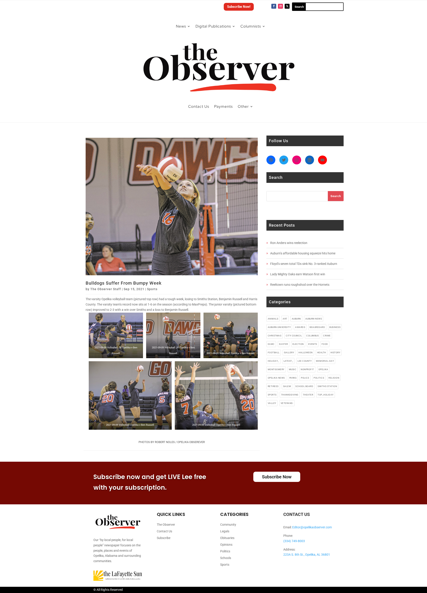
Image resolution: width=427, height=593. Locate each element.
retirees (273, 386)
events (312, 344)
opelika (323, 369)
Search (335, 196)
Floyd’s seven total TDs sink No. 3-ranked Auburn (303, 264)
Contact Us (198, 106)
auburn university (279, 327)
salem (287, 386)
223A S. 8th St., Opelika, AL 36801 (306, 554)
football (274, 352)
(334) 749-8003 (294, 541)
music (292, 369)
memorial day (325, 361)
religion (333, 378)
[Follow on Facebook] (273, 6)
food (325, 344)
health (321, 352)
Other (243, 106)
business (334, 327)
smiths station (327, 386)
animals (273, 318)
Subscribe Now (277, 476)
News (181, 26)
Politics (225, 551)
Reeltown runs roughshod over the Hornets (299, 284)
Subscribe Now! (238, 7)
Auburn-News (313, 318)
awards (300, 327)
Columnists (250, 26)
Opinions (226, 544)
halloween (305, 352)
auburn (296, 318)
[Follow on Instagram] (280, 6)
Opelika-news (276, 378)
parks (293, 378)
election (298, 344)
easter (283, 344)
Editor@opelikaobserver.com (312, 527)
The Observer (166, 524)
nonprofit (307, 369)
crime (327, 335)
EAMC (271, 344)
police (305, 378)
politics (319, 378)
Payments (223, 106)
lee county (305, 361)
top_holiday (326, 394)
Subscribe (163, 538)
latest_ (288, 361)
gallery (289, 352)
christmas (275, 335)
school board (304, 386)
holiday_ (273, 361)
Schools (225, 558)
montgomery (276, 369)
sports (272, 394)
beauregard (317, 327)
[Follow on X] (287, 6)
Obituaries (227, 538)
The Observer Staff (105, 289)
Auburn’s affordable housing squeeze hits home (302, 253)
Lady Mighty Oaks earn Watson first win (297, 274)
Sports (152, 289)
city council (294, 335)
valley (272, 403)
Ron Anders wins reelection (288, 243)
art (285, 318)
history (335, 352)
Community (228, 524)
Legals (224, 531)
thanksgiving (289, 394)
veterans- (287, 403)
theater (308, 394)
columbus (312, 335)
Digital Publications (213, 26)
